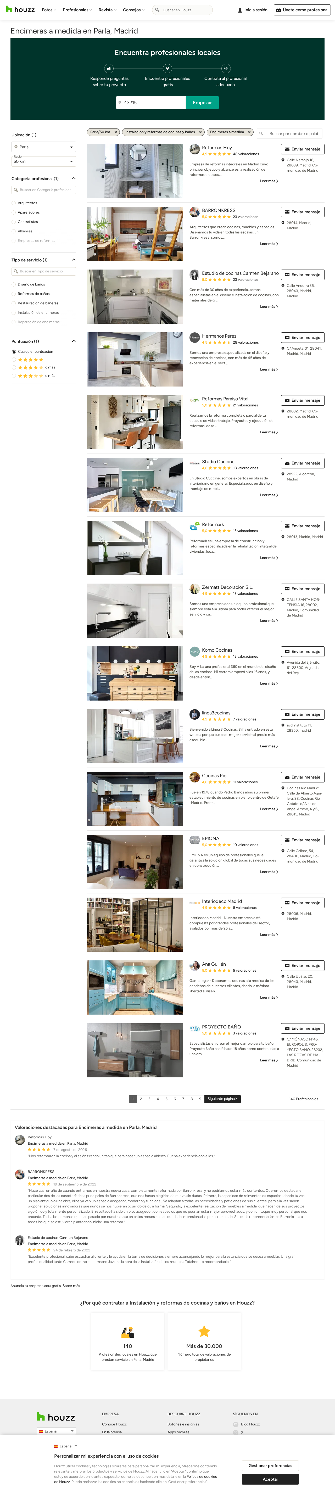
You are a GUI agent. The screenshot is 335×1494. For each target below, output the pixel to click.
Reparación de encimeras (39, 322)
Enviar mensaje (306, 149)
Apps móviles (178, 1432)
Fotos (47, 9)
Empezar (202, 102)
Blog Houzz (250, 1424)
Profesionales (75, 9)
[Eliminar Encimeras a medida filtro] (249, 132)
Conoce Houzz (114, 1424)
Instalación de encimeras (38, 312)
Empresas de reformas (36, 240)
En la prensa (112, 1432)
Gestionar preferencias (270, 1465)
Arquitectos (27, 203)
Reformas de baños (34, 294)
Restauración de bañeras (38, 303)
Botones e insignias (183, 1424)
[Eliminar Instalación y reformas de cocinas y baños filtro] (200, 132)
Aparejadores (29, 212)
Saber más (71, 1286)
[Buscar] (157, 10)
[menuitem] (49, 10)
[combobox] (182, 10)
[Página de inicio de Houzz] (20, 9)
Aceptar (270, 1479)
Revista (106, 9)
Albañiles (25, 231)
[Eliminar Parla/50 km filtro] (115, 132)
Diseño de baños (31, 284)
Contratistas (28, 222)
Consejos (132, 9)
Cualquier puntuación (35, 351)
